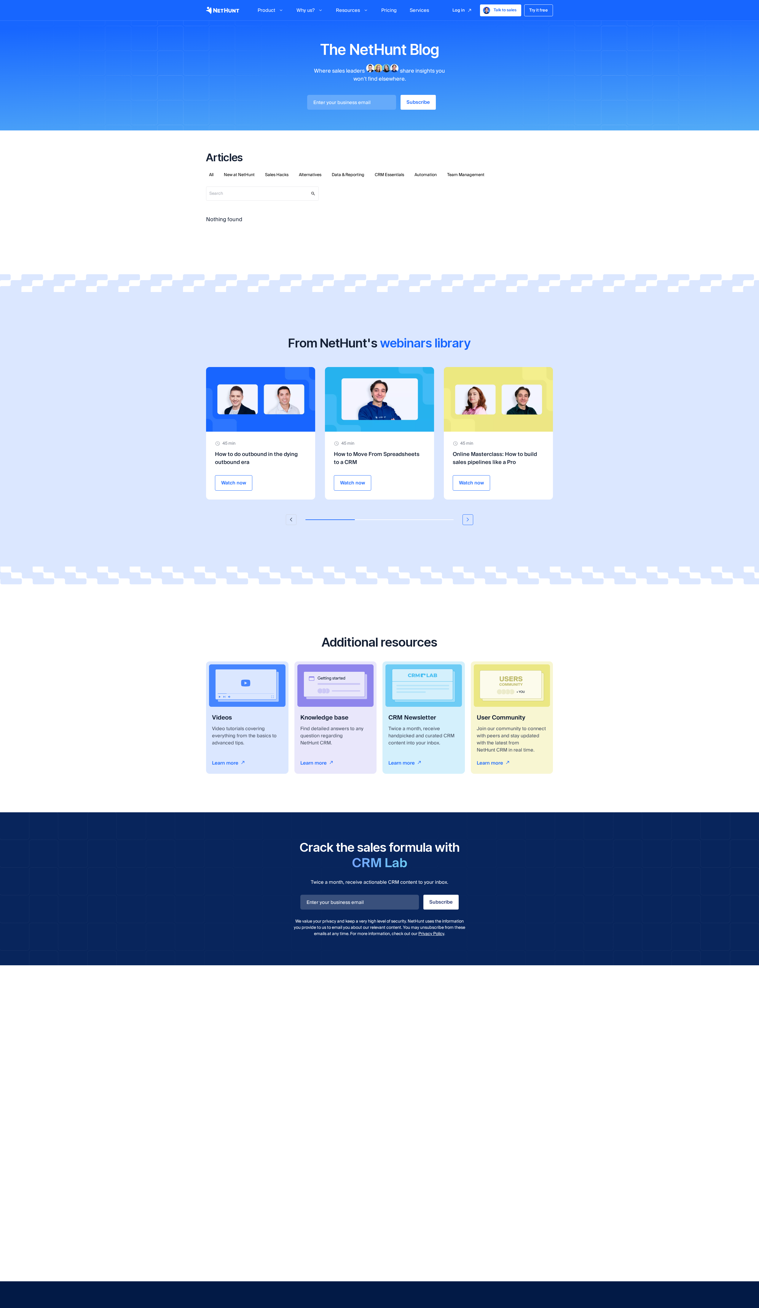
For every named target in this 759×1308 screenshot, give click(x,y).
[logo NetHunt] (222, 10)
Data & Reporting (348, 174)
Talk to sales (505, 10)
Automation (425, 174)
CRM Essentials (389, 174)
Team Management (465, 174)
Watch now (233, 483)
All (211, 174)
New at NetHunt (239, 174)
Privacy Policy (431, 933)
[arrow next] (468, 519)
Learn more (225, 763)
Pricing (389, 10)
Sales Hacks (276, 174)
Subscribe (418, 102)
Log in (458, 10)
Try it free (538, 10)
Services (419, 10)
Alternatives (310, 174)
